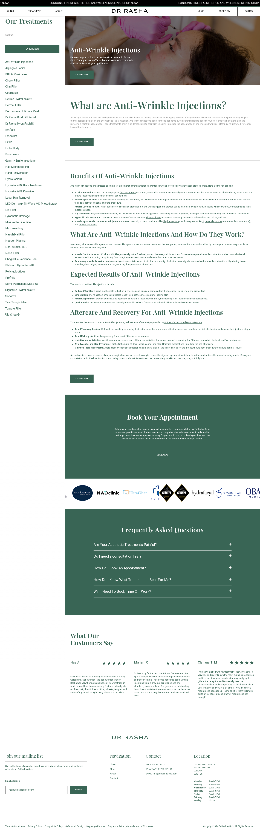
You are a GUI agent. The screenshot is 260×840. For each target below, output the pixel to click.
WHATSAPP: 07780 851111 (159, 769)
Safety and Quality (74, 826)
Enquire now (32, 49)
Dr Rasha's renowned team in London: (183, 322)
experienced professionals (193, 186)
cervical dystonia (213, 221)
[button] (249, 11)
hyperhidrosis (154, 217)
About (113, 773)
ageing (173, 355)
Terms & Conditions (15, 826)
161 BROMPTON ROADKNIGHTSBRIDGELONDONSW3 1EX (205, 769)
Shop (201, 11)
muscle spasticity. (88, 224)
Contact (114, 778)
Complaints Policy (54, 826)
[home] (130, 11)
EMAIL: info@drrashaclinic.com (161, 773)
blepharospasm (171, 221)
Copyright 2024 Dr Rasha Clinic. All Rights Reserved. (229, 826)
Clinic (10, 11)
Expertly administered (107, 298)
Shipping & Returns (95, 826)
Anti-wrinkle (76, 186)
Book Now (224, 11)
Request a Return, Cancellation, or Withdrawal (131, 826)
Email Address (12, 781)
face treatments (128, 192)
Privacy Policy (35, 826)
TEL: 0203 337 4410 (155, 764)
